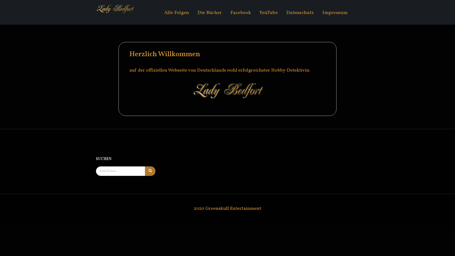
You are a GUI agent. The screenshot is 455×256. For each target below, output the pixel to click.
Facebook (240, 12)
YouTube (268, 12)
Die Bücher (209, 12)
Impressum (335, 12)
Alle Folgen (176, 12)
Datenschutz (300, 12)
